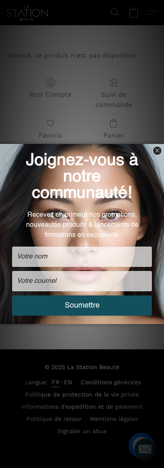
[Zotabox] (158, 316)
